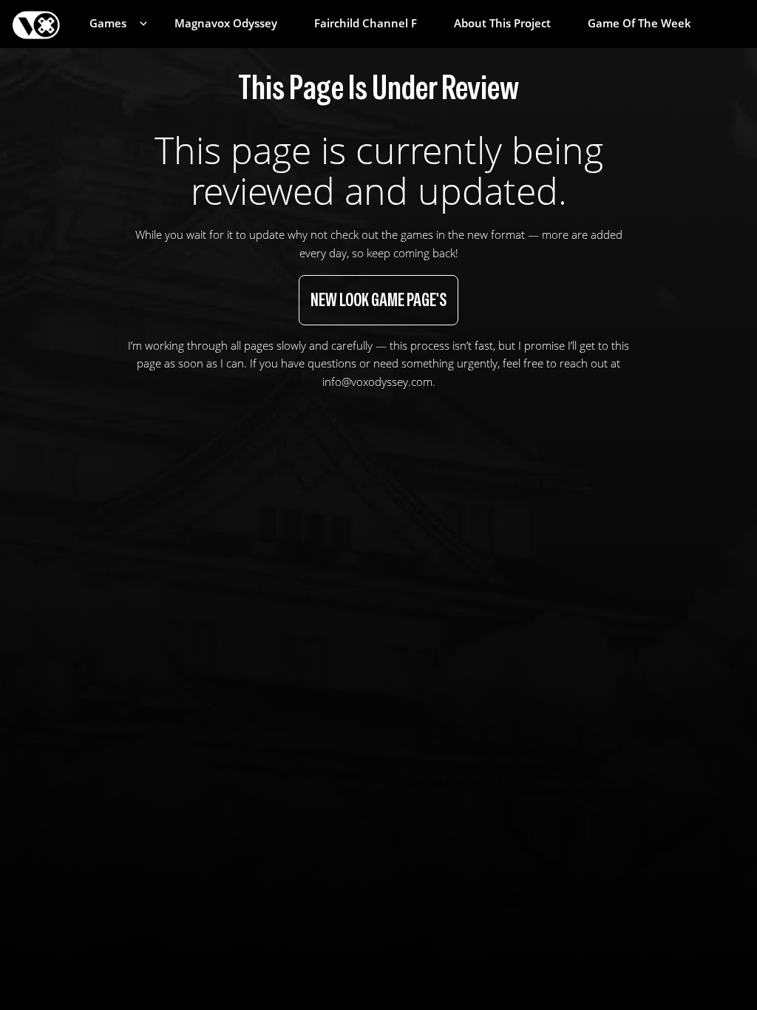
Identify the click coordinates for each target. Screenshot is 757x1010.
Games (107, 23)
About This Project (502, 23)
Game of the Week (639, 23)
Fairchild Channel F (365, 23)
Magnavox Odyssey (225, 23)
